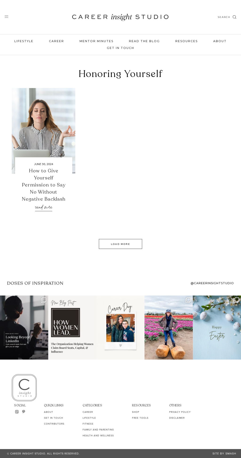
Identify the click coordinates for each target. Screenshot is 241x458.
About (220, 41)
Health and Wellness (98, 435)
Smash (230, 453)
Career (56, 41)
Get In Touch (120, 48)
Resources (186, 41)
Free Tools (140, 418)
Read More (43, 207)
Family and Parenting (98, 429)
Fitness (88, 424)
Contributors (54, 424)
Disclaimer (177, 418)
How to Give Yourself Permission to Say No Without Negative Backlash (43, 185)
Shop (135, 412)
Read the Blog (144, 41)
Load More (120, 244)
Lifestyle (23, 41)
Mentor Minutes (96, 41)
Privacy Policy (180, 412)
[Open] (24, 328)
